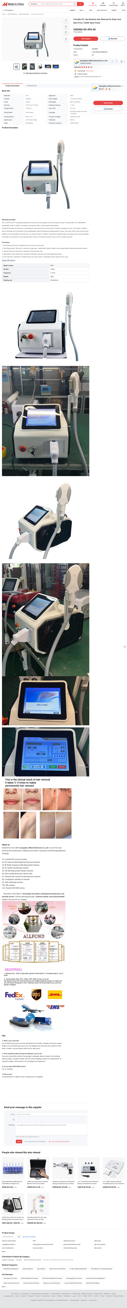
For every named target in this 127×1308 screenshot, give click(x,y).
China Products (25, 1293)
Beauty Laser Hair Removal (51, 1283)
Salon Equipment (28, 1269)
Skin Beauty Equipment (37, 14)
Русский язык (46, 1296)
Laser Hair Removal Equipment (95, 1278)
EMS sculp (97, 1241)
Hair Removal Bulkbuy (92, 1283)
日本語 (85, 1296)
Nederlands (67, 1296)
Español (23, 1296)
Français (37, 1296)
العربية (74, 1296)
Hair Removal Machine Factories (52, 1278)
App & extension (102, 10)
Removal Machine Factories (29, 1278)
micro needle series (8, 1248)
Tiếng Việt (109, 1296)
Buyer (81, 10)
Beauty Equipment (24, 14)
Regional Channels (87, 1293)
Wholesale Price (66, 1293)
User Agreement (74, 1300)
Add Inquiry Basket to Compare (36, 73)
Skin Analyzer (41, 1269)
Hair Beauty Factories (10, 1278)
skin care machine (99, 1244)
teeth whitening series (70, 1248)
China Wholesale (55, 1293)
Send (19, 1141)
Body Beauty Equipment (11, 1269)
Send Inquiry (85, 39)
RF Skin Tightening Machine (78, 1269)
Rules (123, 10)
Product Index (98, 1293)
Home (3, 14)
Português (30, 1296)
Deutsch (60, 1296)
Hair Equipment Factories (74, 1278)
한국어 (79, 1296)
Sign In (76, 76)
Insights (114, 1293)
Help (90, 10)
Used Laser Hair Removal (11, 1283)
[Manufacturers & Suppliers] (13, 4)
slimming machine (69, 1241)
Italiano (54, 1296)
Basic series (98, 1248)
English (17, 1296)
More (3, 1287)
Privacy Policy (93, 1300)
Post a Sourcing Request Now (59, 1141)
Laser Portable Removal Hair (73, 1283)
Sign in (123, 5)
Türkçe (102, 1296)
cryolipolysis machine (8, 1244)
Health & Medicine (12, 14)
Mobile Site (106, 1293)
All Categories (9, 10)
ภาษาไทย (95, 1296)
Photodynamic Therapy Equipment (101, 1269)
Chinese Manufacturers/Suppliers (40, 1293)
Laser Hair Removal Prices (31, 1283)
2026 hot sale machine (9, 1241)
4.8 (100, 89)
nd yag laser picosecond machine (43, 1244)
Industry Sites (76, 1293)
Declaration (84, 1300)
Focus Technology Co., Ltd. (50, 1300)
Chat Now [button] (113, 39)
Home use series (38, 1248)
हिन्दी (90, 1296)
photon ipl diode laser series (72, 1244)
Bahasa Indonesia (118, 1296)
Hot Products (14, 1293)
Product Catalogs (30, 1237)
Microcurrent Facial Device (58, 1269)
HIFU (34, 1241)
